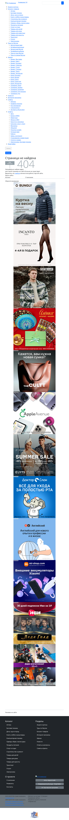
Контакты (10, 787)
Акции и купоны (42, 725)
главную (17, 173)
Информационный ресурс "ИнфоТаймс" (49, 784)
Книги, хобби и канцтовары (16, 735)
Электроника (11, 772)
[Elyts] (34, 455)
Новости (39, 742)
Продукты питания (13, 745)
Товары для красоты (13, 762)
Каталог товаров (42, 731)
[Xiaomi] (34, 581)
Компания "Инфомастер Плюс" (14, 801)
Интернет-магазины (43, 735)
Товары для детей (12, 755)
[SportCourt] (34, 287)
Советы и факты (42, 748)
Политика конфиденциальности (14, 805)
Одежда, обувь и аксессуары (16, 742)
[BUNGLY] (34, 203)
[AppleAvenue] (34, 413)
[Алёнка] (34, 329)
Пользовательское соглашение (14, 803)
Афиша (39, 738)
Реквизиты (10, 783)
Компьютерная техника (14, 738)
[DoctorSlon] (34, 497)
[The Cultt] (34, 371)
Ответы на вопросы (43, 745)
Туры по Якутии (42, 728)
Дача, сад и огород (13, 731)
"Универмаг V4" (9, 798)
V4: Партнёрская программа (49, 787)
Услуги (9, 768)
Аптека (9, 725)
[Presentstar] (34, 665)
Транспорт (10, 765)
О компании (11, 780)
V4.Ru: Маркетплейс (50, 780)
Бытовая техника (12, 728)
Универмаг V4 (22, 2)
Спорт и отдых (11, 748)
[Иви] (34, 623)
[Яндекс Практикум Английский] (34, 539)
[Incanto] (34, 245)
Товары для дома (12, 758)
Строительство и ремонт (15, 752)
